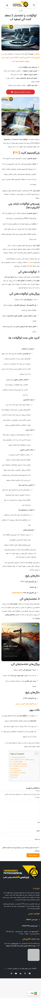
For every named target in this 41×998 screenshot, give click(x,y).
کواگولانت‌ (36, 54)
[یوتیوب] (16, 973)
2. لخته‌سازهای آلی (16, 771)
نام (38, 822)
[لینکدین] (20, 973)
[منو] (34, 6)
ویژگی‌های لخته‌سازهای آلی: (18, 773)
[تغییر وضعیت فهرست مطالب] (35, 753)
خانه (20, 11)
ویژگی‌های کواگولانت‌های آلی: (19, 764)
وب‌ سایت (37, 839)
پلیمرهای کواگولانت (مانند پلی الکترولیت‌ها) (22, 760)
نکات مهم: (14, 777)
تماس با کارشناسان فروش (22, 92)
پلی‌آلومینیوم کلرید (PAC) (18, 757)
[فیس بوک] (29, 973)
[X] (25, 973)
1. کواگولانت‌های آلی (16, 762)
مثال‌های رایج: (15, 768)
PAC (16, 153)
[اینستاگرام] (11, 973)
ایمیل (38, 831)
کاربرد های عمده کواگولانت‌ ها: (19, 766)
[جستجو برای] (7, 6)
